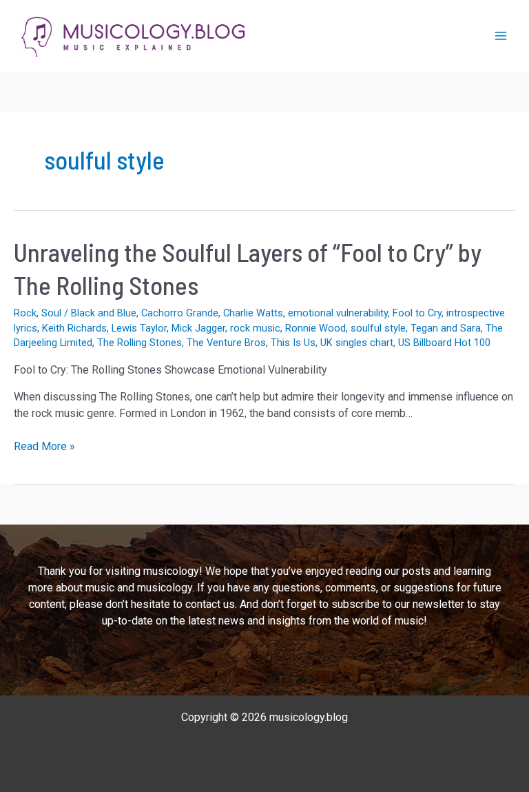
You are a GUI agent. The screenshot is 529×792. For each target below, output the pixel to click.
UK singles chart (356, 342)
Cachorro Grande (179, 313)
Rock (25, 313)
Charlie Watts (253, 313)
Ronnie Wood (315, 328)
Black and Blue (103, 313)
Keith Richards (74, 328)
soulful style (378, 328)
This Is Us (293, 342)
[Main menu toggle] (500, 35)
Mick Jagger (198, 328)
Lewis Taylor (139, 328)
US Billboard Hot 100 (444, 342)
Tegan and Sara (446, 328)
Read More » (44, 447)
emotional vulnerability (338, 313)
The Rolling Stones (139, 342)
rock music (255, 328)
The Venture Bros (226, 342)
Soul (51, 313)
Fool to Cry (417, 313)
